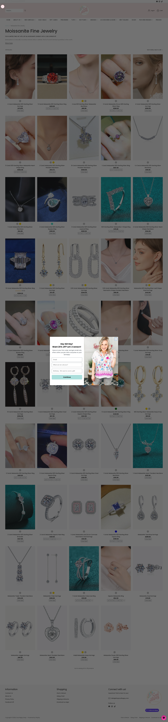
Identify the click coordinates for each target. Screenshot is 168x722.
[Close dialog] (115, 339)
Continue (67, 377)
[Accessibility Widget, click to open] (2, 6)
